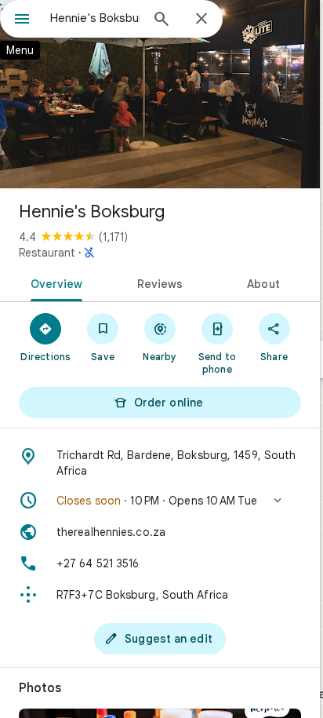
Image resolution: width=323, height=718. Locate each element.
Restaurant (47, 253)
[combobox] (95, 18)
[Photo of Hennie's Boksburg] (160, 94)
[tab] (53, 282)
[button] (160, 500)
